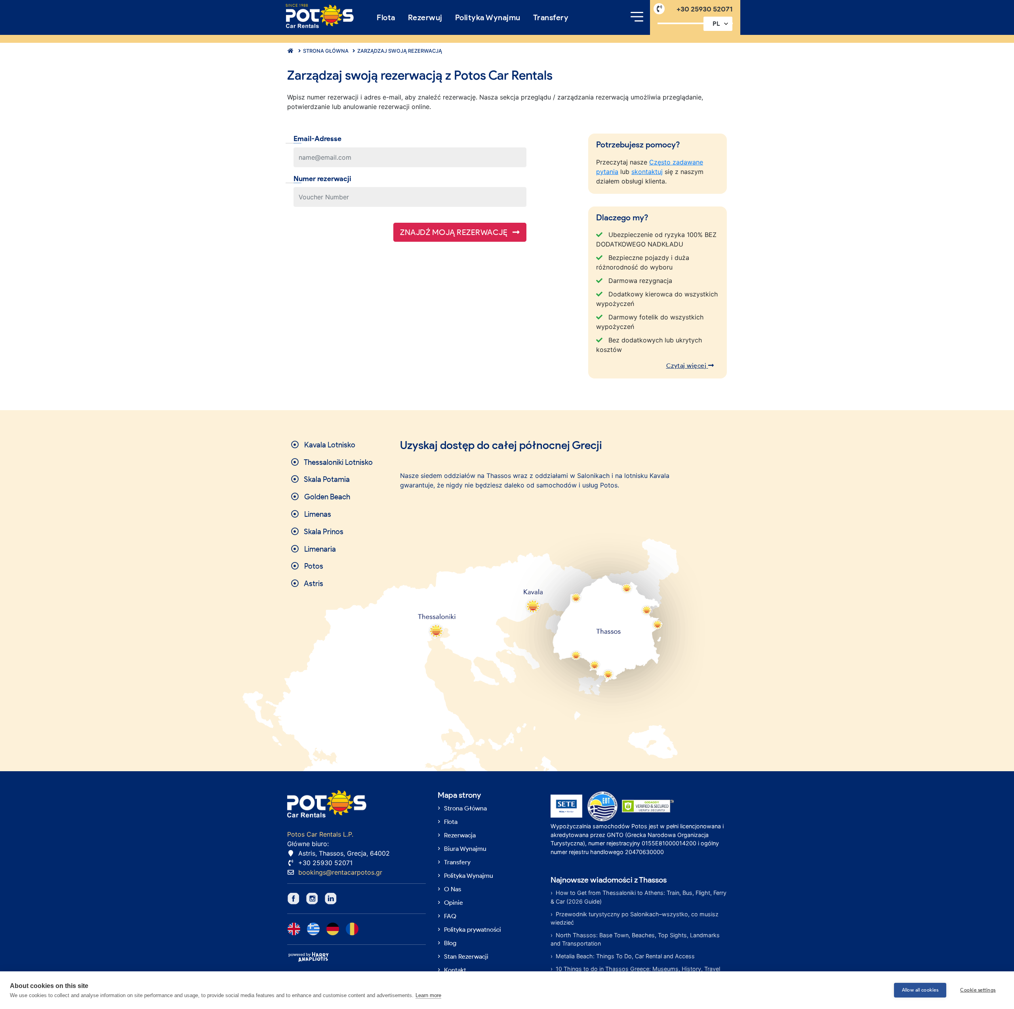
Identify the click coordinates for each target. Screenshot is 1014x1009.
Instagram (312, 898)
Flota (386, 17)
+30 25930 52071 (705, 9)
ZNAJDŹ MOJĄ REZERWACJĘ (454, 232)
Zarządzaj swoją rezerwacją (399, 51)
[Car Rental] (289, 51)
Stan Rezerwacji (466, 956)
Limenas (317, 514)
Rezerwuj (425, 17)
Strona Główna (465, 808)
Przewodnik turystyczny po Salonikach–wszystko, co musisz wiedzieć (635, 918)
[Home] (319, 16)
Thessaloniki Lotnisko (338, 462)
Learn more (428, 995)
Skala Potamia (326, 479)
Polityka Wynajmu (487, 17)
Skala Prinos (323, 531)
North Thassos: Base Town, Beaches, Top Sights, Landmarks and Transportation (635, 939)
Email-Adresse (317, 138)
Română (352, 929)
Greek (313, 929)
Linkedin (330, 898)
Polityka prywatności (472, 929)
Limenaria (319, 549)
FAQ (450, 916)
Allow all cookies (920, 990)
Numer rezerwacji (322, 178)
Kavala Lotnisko (329, 444)
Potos (313, 566)
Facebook (293, 898)
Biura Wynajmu (465, 848)
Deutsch (332, 929)
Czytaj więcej (687, 365)
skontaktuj (647, 172)
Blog (450, 943)
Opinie (453, 902)
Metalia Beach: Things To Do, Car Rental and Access (625, 956)
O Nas (452, 889)
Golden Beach (326, 496)
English (294, 929)
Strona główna (325, 51)
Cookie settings (978, 990)
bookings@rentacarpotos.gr (340, 872)
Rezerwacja (460, 835)
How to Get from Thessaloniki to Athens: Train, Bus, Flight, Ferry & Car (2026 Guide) (638, 897)
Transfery (551, 17)
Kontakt (455, 970)
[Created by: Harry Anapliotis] (308, 957)
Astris (313, 583)
